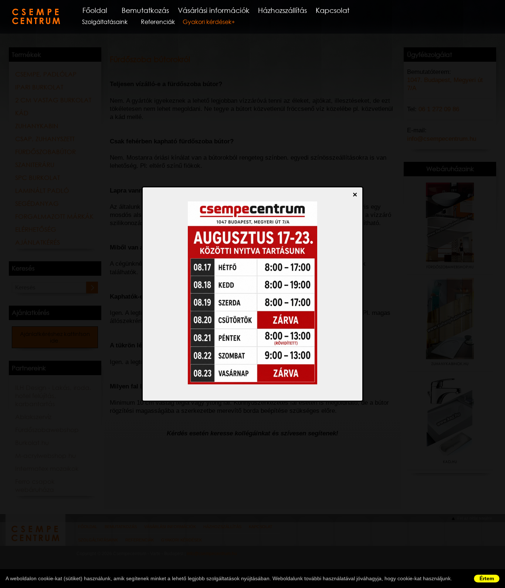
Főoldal (94, 10)
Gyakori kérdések (207, 22)
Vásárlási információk (214, 10)
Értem (486, 578)
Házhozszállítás (282, 10)
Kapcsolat (332, 10)
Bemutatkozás (145, 10)
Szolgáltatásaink (105, 22)
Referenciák (158, 22)
